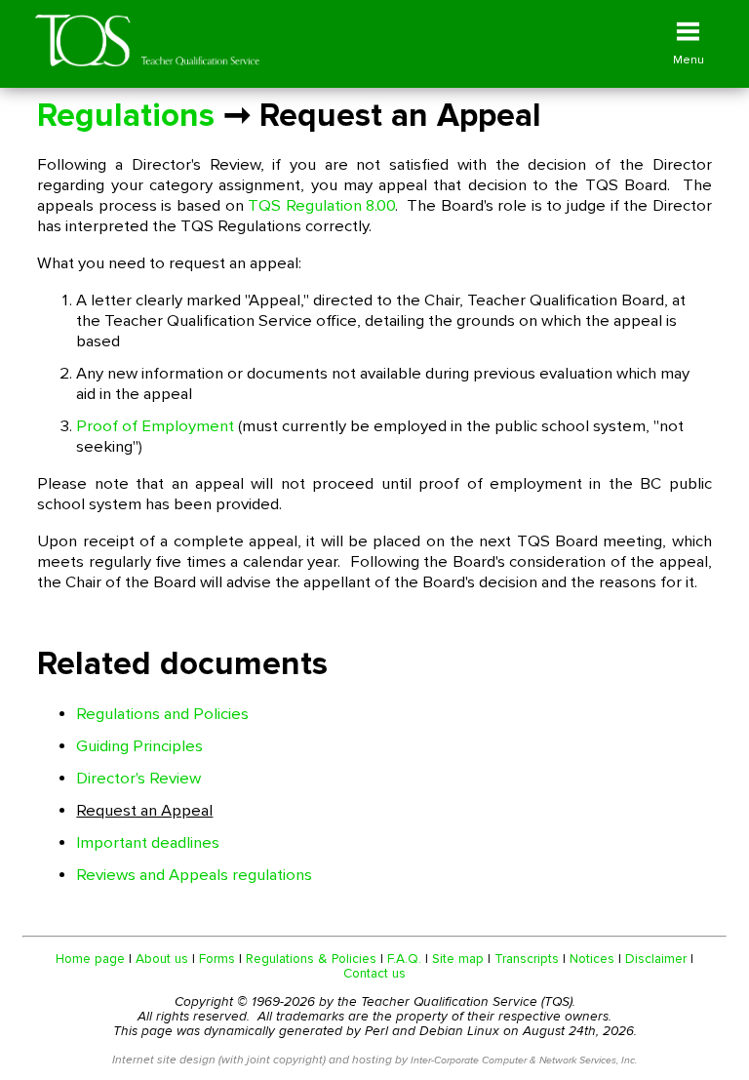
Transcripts (526, 958)
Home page (90, 958)
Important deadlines (147, 843)
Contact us (374, 973)
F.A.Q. (404, 958)
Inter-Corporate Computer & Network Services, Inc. (524, 1060)
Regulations (126, 116)
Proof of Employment (155, 426)
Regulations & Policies (311, 958)
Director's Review (138, 778)
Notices (592, 958)
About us (162, 958)
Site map (458, 958)
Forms (217, 958)
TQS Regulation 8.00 (321, 206)
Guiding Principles (139, 746)
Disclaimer (656, 958)
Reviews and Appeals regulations (194, 875)
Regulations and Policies (162, 714)
